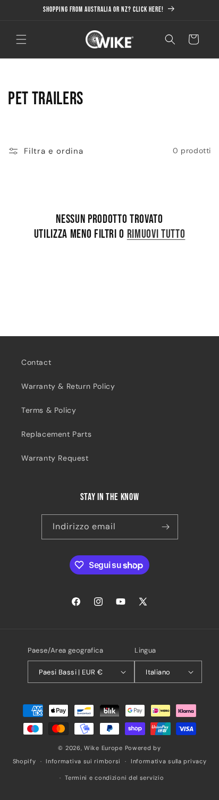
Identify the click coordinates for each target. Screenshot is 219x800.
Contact (36, 362)
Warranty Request (55, 458)
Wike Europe (103, 748)
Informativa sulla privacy (169, 761)
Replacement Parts (56, 434)
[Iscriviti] (166, 526)
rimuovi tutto (156, 234)
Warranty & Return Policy (68, 386)
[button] (21, 39)
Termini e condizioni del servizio (114, 777)
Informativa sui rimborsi (83, 761)
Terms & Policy (48, 410)
